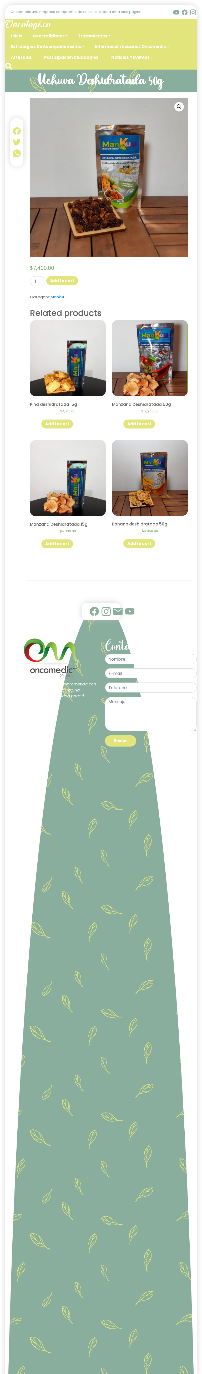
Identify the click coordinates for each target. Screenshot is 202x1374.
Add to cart (62, 281)
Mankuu (58, 297)
